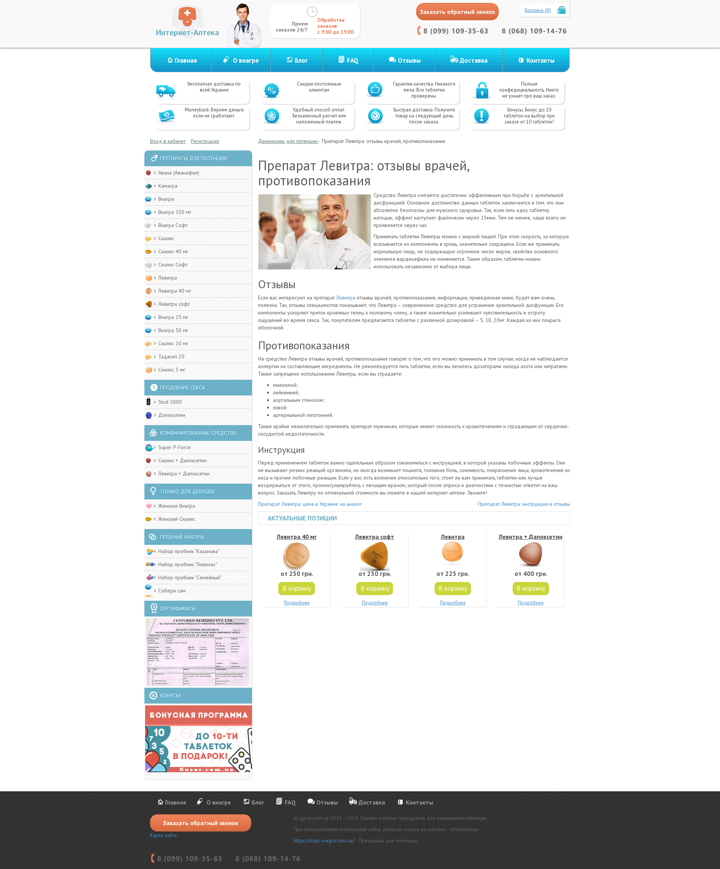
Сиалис (166, 238)
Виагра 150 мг (174, 212)
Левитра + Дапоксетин (184, 473)
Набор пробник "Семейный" (190, 577)
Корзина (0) (538, 10)
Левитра (167, 277)
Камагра (167, 185)
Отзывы (409, 60)
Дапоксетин (171, 415)
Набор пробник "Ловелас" (187, 564)
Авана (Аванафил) (178, 172)
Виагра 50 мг (173, 330)
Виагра (166, 198)
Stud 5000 (170, 401)
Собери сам (172, 590)
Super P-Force (174, 447)
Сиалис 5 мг (171, 369)
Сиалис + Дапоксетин (182, 460)
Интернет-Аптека (187, 32)
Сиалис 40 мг (173, 251)
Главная (186, 60)
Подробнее (297, 603)
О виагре (246, 60)
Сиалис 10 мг (173, 343)
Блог (301, 60)
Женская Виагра (176, 505)
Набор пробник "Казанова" (188, 551)
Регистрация (205, 141)
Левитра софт (174, 304)
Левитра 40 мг (174, 290)
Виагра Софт (173, 225)
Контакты (540, 60)
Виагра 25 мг (173, 317)
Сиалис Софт (173, 264)
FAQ (352, 60)
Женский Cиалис (176, 519)
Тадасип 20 (171, 356)
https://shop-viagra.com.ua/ (324, 840)
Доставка (474, 60)
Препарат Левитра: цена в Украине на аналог (310, 504)
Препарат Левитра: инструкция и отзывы (524, 504)
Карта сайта (163, 835)
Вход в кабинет (168, 141)
